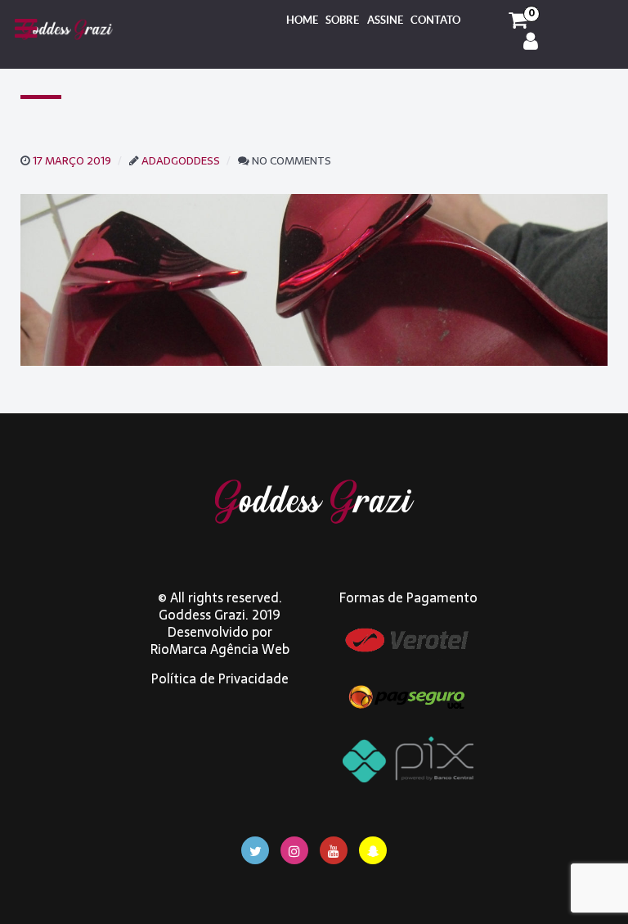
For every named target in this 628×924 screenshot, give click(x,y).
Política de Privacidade (220, 678)
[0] (518, 20)
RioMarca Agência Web (219, 649)
